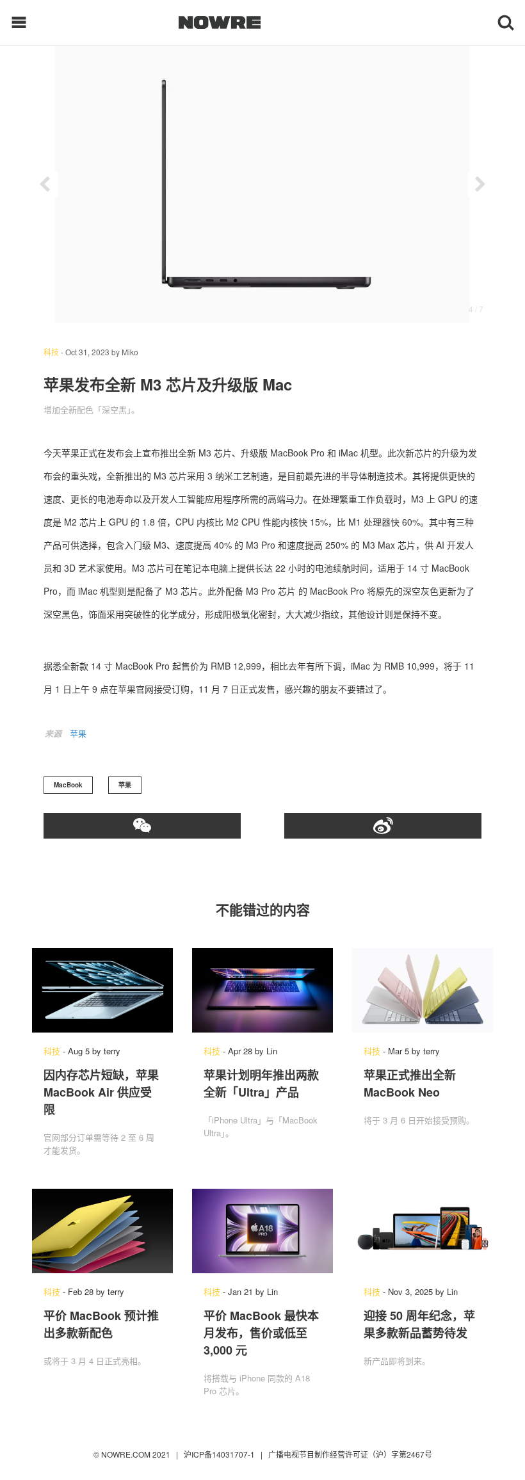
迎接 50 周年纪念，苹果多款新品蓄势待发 (419, 1324)
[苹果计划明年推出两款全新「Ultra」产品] (262, 990)
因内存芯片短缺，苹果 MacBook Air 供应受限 (101, 1092)
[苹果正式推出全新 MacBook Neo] (422, 990)
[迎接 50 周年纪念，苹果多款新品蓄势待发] (422, 1231)
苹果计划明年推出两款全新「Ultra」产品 (261, 1083)
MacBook (68, 784)
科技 (51, 351)
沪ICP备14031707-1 (220, 1454)
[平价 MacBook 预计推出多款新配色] (102, 1231)
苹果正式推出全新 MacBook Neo (410, 1083)
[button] (45, 184)
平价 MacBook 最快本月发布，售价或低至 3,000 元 (261, 1332)
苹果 (78, 733)
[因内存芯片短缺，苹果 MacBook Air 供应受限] (102, 990)
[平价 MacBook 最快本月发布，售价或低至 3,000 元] (262, 1231)
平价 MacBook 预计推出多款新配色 (101, 1324)
